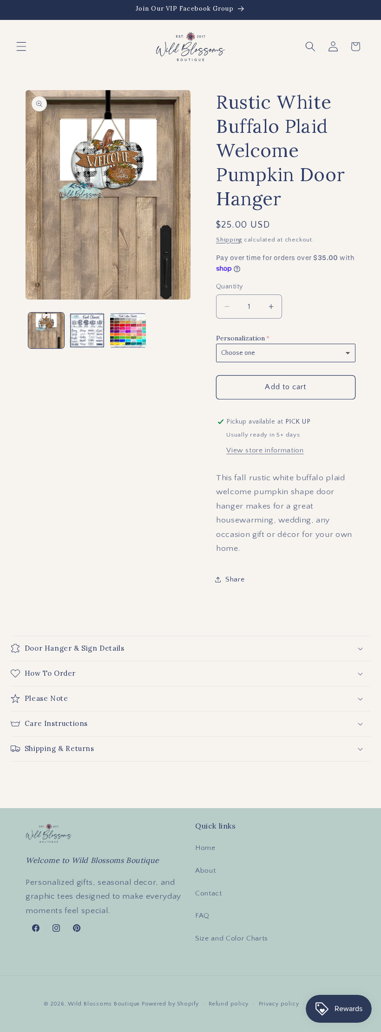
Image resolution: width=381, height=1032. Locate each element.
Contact (208, 893)
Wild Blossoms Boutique (105, 1004)
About (205, 871)
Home (205, 848)
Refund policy (229, 1004)
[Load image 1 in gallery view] (46, 330)
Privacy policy (279, 1004)
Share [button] (234, 579)
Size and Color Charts (231, 938)
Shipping (229, 239)
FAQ (202, 916)
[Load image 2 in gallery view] (87, 330)
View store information (265, 450)
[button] (21, 46)
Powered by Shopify (170, 1004)
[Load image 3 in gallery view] (128, 330)
